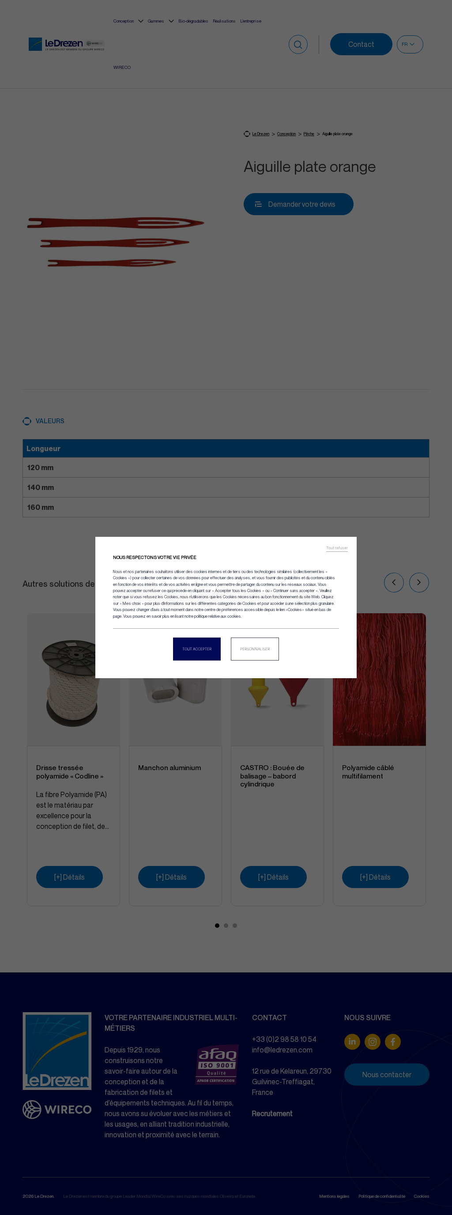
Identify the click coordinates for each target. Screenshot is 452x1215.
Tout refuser (337, 548)
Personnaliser (255, 649)
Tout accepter (196, 649)
